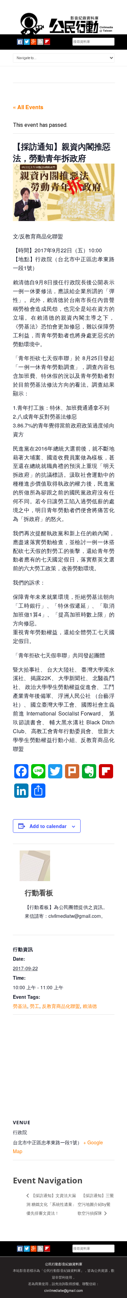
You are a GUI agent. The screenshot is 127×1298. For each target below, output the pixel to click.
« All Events (28, 107)
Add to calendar (47, 826)
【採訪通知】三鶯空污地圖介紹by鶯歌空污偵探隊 (96, 1204)
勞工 (34, 1005)
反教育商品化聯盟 (61, 1005)
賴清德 (90, 1005)
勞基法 (20, 1005)
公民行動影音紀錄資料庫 (63, 1264)
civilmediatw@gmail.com (63, 1291)
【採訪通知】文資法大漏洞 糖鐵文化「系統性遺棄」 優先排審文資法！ (51, 1204)
